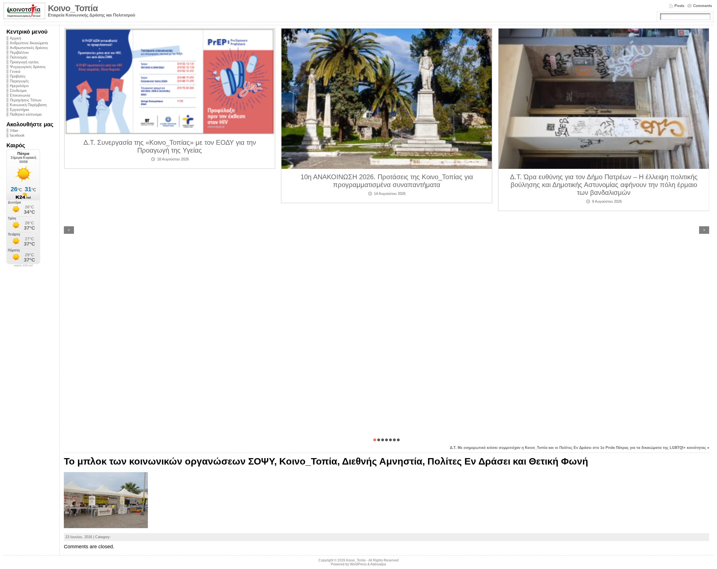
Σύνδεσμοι (18, 90)
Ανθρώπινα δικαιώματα (29, 43)
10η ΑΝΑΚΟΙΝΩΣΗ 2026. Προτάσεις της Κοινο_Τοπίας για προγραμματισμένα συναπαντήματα (169, 180)
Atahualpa (378, 564)
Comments (702, 6)
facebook (17, 135)
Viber (14, 131)
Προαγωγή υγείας (24, 62)
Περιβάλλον (19, 52)
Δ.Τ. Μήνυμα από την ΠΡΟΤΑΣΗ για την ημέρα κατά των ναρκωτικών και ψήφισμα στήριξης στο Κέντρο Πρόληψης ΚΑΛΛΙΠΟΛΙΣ (603, 153)
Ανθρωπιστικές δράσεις (29, 48)
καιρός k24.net (23, 265)
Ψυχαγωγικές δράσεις (28, 67)
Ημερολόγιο (19, 86)
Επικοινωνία (20, 95)
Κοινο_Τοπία (73, 8)
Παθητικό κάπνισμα (26, 114)
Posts (679, 6)
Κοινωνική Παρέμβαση (28, 105)
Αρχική (15, 38)
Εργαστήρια (19, 110)
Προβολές (17, 76)
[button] (374, 440)
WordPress (358, 564)
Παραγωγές (19, 81)
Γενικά (15, 71)
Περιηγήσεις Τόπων (25, 100)
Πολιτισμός (18, 57)
